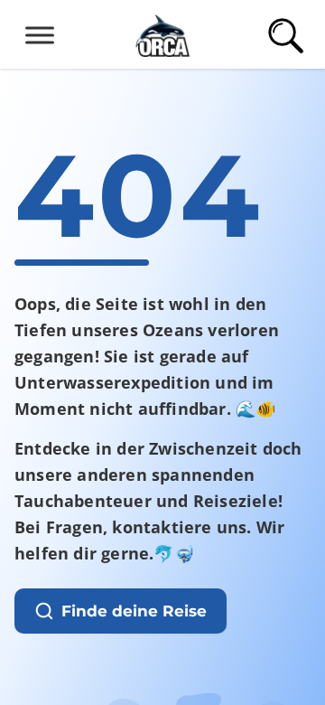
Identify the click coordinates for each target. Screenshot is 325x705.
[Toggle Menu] (39, 34)
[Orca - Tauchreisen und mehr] (162, 33)
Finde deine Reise (134, 611)
